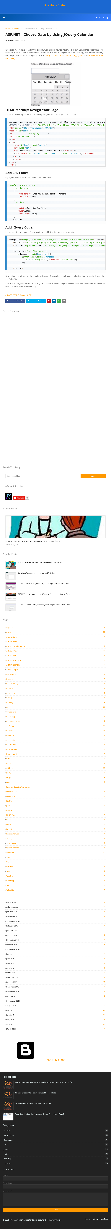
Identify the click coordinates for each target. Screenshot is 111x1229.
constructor (55, 744)
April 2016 (55, 968)
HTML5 (55, 773)
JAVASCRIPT (55, 796)
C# (55, 707)
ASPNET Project (55, 669)
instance (55, 782)
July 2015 (55, 1010)
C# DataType (55, 716)
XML (55, 885)
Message (7, 1191)
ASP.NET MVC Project (55, 660)
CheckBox (55, 735)
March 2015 (55, 1029)
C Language (55, 693)
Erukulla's (9, 40)
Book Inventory (55, 684)
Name (5, 1175)
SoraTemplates (20, 1225)
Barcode (55, 679)
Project (55, 829)
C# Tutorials (55, 730)
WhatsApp (55, 880)
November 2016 (55, 940)
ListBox (55, 810)
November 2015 (55, 991)
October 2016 (55, 944)
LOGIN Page (55, 815)
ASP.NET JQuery (19, 295)
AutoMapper (55, 674)
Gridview (55, 768)
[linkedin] (96, 17)
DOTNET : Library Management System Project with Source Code (44, 594)
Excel (55, 758)
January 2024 (55, 912)
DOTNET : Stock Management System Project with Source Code (43, 583)
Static (55, 857)
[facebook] (104, 17)
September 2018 (55, 921)
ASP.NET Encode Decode (55, 646)
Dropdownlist (55, 754)
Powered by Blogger (55, 1060)
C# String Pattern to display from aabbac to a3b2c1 (36, 1093)
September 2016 (55, 949)
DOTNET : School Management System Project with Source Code (44, 604)
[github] (100, 17)
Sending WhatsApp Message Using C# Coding (36, 573)
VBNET (55, 871)
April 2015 (55, 1024)
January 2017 (55, 930)
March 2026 (55, 902)
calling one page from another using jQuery (64, 55)
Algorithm (55, 627)
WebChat (55, 876)
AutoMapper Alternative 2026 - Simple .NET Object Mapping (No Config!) (44, 1082)
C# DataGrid (55, 712)
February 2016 (55, 977)
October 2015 (55, 996)
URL (55, 862)
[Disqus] (55, 352)
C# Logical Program (55, 721)
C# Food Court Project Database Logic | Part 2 (33, 1103)
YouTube (104, 1219)
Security (55, 838)
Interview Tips (55, 791)
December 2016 (55, 935)
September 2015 (55, 1001)
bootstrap (55, 688)
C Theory (55, 702)
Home (7, 29)
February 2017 (55, 926)
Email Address (9, 1183)
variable (55, 866)
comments (55, 740)
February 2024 (55, 907)
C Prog (55, 697)
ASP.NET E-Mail (55, 641)
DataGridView (55, 749)
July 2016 (55, 954)
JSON (55, 805)
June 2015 (55, 1015)
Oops (55, 824)
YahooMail (55, 890)
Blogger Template (47, 1225)
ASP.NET (15, 29)
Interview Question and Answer (55, 787)
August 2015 (55, 1005)
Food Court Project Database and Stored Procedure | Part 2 (39, 1114)
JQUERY (29, 295)
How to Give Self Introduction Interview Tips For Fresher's (32, 541)
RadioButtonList (55, 834)
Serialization (55, 843)
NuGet (55, 819)
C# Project (55, 726)
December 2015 (55, 987)
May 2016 (55, 963)
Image (55, 777)
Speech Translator (55, 848)
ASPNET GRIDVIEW (55, 665)
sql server (55, 852)
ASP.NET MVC (55, 655)
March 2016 (55, 972)
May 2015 (55, 1019)
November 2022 (55, 916)
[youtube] (107, 17)
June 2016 (55, 958)
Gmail (55, 763)
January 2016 (55, 982)
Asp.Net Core (55, 637)
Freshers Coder (55, 5)
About (95, 1219)
